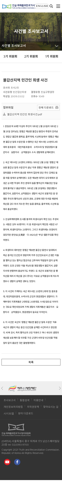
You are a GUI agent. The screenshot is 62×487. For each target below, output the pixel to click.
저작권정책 (33, 407)
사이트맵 (9, 413)
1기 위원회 (51, 56)
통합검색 (24, 400)
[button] (3, 388)
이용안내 (38, 400)
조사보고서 (10, 400)
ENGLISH (42, 6)
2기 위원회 (31, 56)
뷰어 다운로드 (25, 413)
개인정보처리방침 (13, 407)
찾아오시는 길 (50, 407)
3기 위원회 (10, 56)
